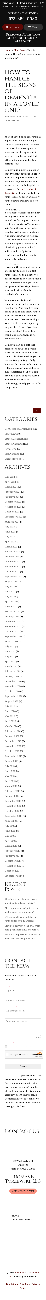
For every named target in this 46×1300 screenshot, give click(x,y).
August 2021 (11, 641)
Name (7, 986)
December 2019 (13, 741)
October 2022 (12, 571)
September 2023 (13, 516)
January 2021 (12, 676)
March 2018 (11, 845)
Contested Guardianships (19, 428)
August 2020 (11, 701)
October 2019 (12, 751)
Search (37, 410)
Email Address (11, 1007)
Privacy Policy (12, 1075)
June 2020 (10, 711)
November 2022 (13, 566)
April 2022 (10, 601)
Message (8, 1017)
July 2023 (10, 526)
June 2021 (10, 651)
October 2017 (12, 870)
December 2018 (13, 800)
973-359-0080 (27, 1215)
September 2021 (13, 636)
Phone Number (10, 997)
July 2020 (10, 706)
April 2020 (10, 721)
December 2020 (13, 681)
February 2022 (12, 611)
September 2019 (13, 756)
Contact (14, 27)
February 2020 (13, 731)
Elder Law (19, 50)
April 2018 (10, 840)
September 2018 (13, 815)
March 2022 (11, 606)
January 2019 (12, 795)
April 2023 (10, 541)
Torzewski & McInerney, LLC (19, 116)
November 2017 (13, 865)
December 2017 (13, 860)
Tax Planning (12, 453)
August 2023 (11, 521)
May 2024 (10, 476)
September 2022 (13, 576)
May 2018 (10, 835)
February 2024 (13, 491)
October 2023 (12, 511)
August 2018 (11, 820)
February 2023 (12, 551)
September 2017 (13, 875)
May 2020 (10, 716)
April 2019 (10, 781)
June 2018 (10, 830)
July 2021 (9, 646)
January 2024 (12, 496)
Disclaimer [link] (12, 1284)
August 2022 (11, 581)
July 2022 (10, 586)
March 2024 (11, 486)
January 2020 (12, 736)
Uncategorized (13, 458)
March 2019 (11, 786)
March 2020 (11, 726)
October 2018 (12, 810)
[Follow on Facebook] (18, 1264)
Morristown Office (23, 1191)
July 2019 (10, 766)
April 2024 (10, 481)
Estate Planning (13, 443)
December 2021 (13, 621)
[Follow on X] (28, 1264)
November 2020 (13, 686)
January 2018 (12, 855)
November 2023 (13, 506)
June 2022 (10, 591)
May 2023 (10, 536)
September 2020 (13, 696)
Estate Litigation (14, 438)
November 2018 (13, 805)
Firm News (10, 448)
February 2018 (12, 850)
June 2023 (10, 531)
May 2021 (9, 656)
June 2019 (10, 771)
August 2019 (11, 761)
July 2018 (10, 825)
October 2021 (12, 631)
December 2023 (13, 501)
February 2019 (12, 791)
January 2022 (12, 616)
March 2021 (11, 666)
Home (8, 50)
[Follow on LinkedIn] (23, 1264)
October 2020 (12, 691)
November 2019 (13, 746)
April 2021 (10, 661)
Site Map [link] (25, 1284)
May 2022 (10, 596)
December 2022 (13, 561)
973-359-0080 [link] (23, 18)
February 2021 (12, 671)
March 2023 (11, 546)
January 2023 (12, 556)
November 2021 (13, 626)
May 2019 (10, 776)
